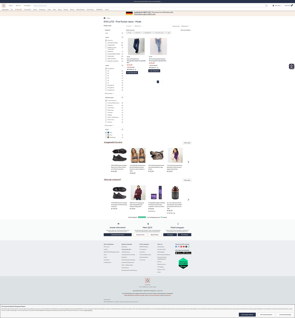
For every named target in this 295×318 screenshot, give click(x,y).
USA (140, 286)
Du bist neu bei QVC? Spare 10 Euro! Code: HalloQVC (147, 1)
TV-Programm (143, 249)
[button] (275, 5)
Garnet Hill (122, 301)
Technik (107, 9)
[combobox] (149, 5)
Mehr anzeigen (108, 93)
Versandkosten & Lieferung (128, 254)
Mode (54, 9)
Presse (105, 257)
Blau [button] (168, 32)
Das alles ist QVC (161, 249)
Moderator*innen (161, 264)
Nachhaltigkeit (160, 252)
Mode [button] (129, 32)
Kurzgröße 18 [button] (147, 32)
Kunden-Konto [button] (140, 234)
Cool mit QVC (27, 9)
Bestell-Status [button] (155, 234)
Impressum (167, 295)
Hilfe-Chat (106, 246)
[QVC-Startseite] (104, 18)
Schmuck (66, 9)
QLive (105, 254)
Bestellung (124, 246)
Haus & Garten (90, 9)
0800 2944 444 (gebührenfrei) (111, 252)
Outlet (159, 272)
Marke (107, 37)
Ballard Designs (110, 301)
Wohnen (72, 9)
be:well (35, 9)
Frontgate (117, 301)
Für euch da (142, 259)
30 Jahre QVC (18, 9)
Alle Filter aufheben (186, 30)
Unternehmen (160, 246)
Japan (155, 286)
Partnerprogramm (144, 257)
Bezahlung (124, 257)
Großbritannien (145, 286)
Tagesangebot (5, 9)
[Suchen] (266, 5)
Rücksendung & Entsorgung (128, 259)
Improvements (135, 301)
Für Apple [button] (170, 234)
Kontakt (106, 249)
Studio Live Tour (161, 269)
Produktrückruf (107, 262)
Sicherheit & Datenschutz (128, 262)
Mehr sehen (187, 143)
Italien (151, 286)
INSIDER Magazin (144, 246)
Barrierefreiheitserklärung (163, 254)
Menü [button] (10, 5)
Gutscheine (142, 252)
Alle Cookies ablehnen (266, 314)
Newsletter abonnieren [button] (117, 234)
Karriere (159, 261)
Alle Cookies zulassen (247, 314)
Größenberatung (126, 252)
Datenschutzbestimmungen (137, 295)
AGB (125, 295)
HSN (105, 301)
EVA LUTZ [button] (137, 32)
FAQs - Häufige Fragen (127, 265)
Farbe (107, 129)
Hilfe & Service (125, 267)
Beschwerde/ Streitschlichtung (129, 270)
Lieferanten (106, 259)
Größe (107, 65)
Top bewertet (42, 9)
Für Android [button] (184, 234)
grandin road (128, 301)
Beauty (59, 9)
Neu (12, 9)
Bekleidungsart (109, 97)
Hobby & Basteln (80, 9)
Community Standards (153, 295)
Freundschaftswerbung (145, 254)
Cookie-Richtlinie (88, 310)
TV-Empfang (160, 267)
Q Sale (49, 9)
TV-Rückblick (27, 5)
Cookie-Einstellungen (285, 314)
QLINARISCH (99, 9)
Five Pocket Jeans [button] (159, 32)
